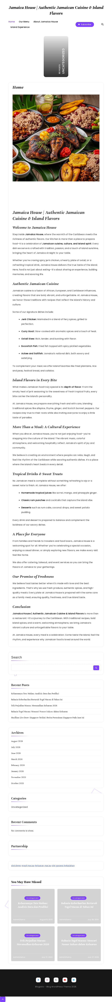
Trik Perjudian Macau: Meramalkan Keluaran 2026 (34, 705)
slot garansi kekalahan (63, 865)
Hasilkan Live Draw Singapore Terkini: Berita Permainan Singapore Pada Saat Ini (47, 717)
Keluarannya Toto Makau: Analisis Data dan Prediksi (35, 693)
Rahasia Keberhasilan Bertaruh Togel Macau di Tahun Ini (36, 699)
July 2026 (15, 747)
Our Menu (24, 21)
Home (11, 21)
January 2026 (17, 771)
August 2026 (17, 741)
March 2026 (16, 759)
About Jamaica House (45, 21)
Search (16, 657)
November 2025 (18, 777)
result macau (28, 865)
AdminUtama (19, 919)
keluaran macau (43, 865)
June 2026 (16, 753)
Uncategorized (19, 807)
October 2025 (17, 783)
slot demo (16, 865)
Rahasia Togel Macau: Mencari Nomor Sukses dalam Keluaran (39, 711)
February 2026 (18, 765)
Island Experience (20, 27)
